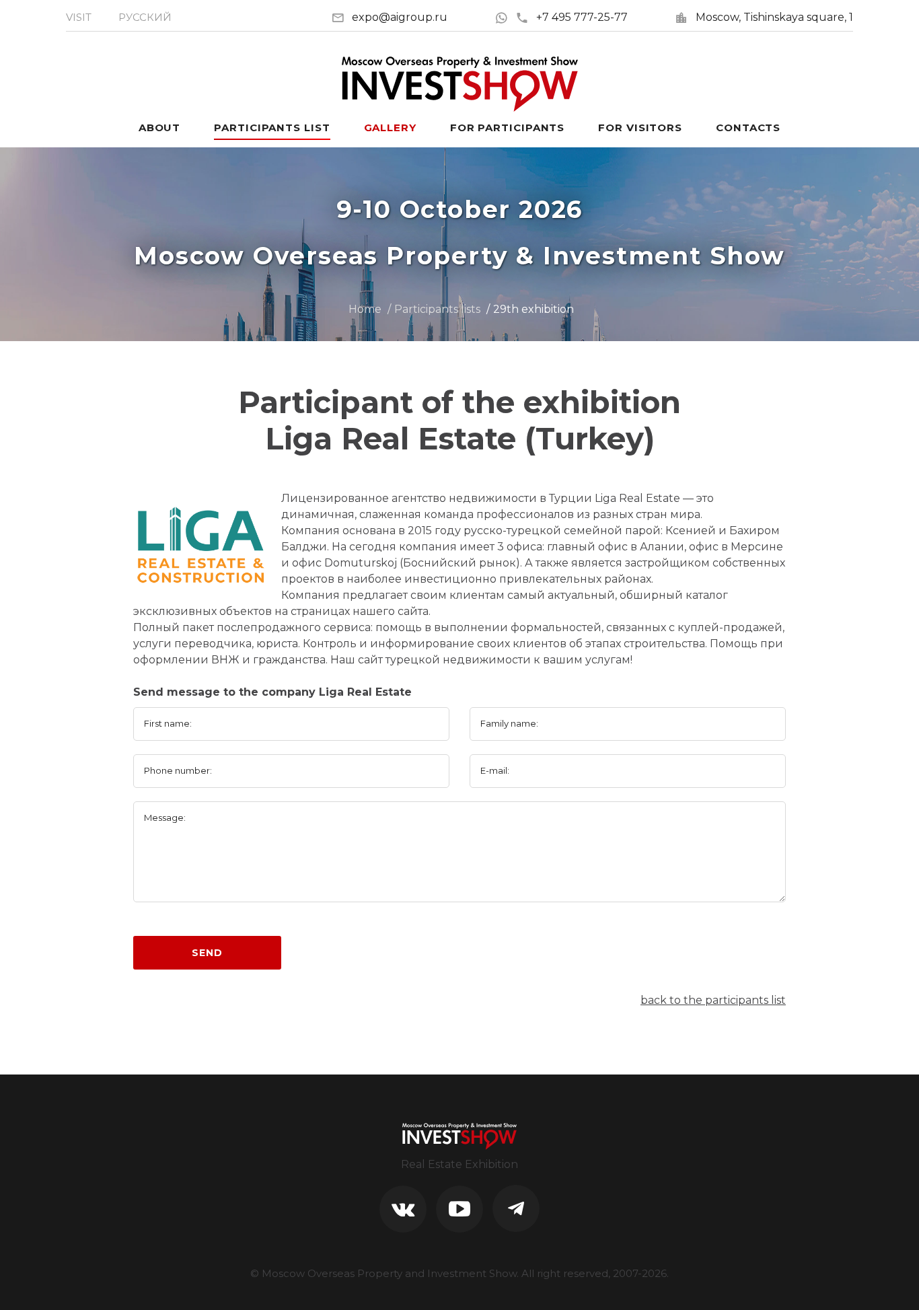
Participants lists (437, 309)
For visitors (640, 127)
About (160, 127)
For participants (507, 127)
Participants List (272, 127)
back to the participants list (713, 1000)
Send (207, 953)
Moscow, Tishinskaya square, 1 (774, 17)
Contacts (748, 127)
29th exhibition (533, 309)
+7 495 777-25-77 (582, 17)
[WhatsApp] (504, 17)
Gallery (390, 127)
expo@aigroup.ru (399, 17)
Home (364, 309)
